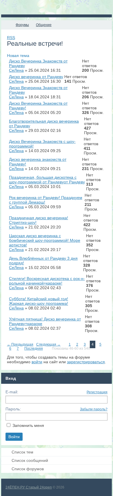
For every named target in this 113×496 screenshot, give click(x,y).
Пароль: (13, 409)
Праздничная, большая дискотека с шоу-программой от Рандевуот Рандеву (47, 179)
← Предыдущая (20, 344)
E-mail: (12, 392)
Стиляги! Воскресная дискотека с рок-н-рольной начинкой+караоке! (47, 280)
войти (37, 361)
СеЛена (16, 70)
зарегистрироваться (86, 361)
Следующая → (48, 344)
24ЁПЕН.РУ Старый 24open (29, 487)
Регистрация (97, 392)
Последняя (33, 348)
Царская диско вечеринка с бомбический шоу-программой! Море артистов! (44, 240)
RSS (11, 37)
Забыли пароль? (93, 409)
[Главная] (6, 24)
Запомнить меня (28, 425)
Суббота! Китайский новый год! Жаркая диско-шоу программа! (38, 301)
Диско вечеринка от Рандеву (36, 76)
